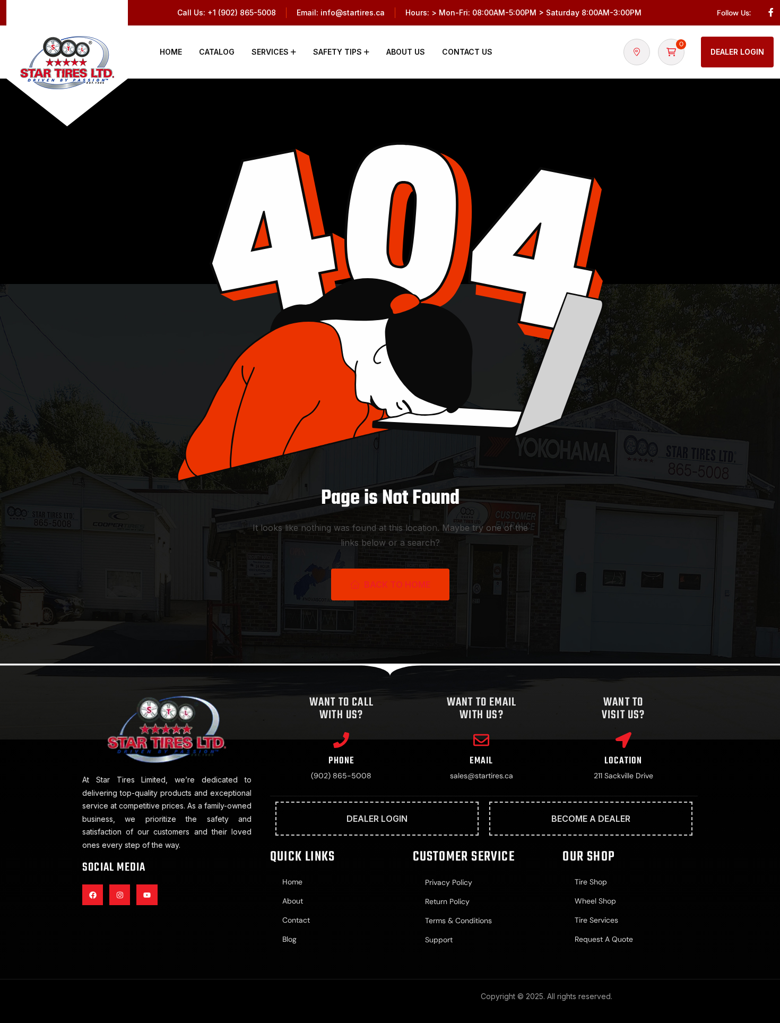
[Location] (623, 740)
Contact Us (467, 51)
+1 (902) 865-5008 (241, 12)
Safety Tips (337, 51)
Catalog (217, 51)
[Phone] (341, 740)
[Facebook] (92, 894)
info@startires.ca (352, 12)
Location (623, 761)
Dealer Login (737, 51)
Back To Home (397, 584)
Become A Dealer (590, 818)
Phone (341, 761)
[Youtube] (146, 894)
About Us (405, 51)
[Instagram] (119, 894)
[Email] (481, 740)
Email (481, 761)
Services (270, 51)
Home (171, 51)
